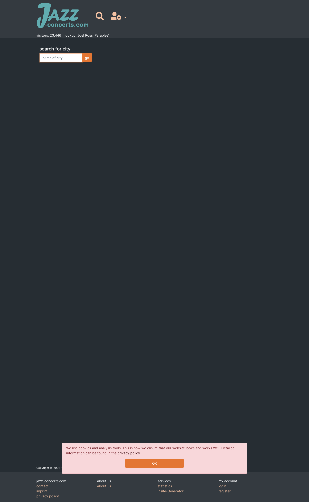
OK (154, 463)
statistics (165, 486)
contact (42, 486)
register (224, 491)
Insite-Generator (171, 491)
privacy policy (129, 453)
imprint (42, 491)
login (222, 486)
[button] (117, 16)
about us (104, 486)
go (87, 58)
